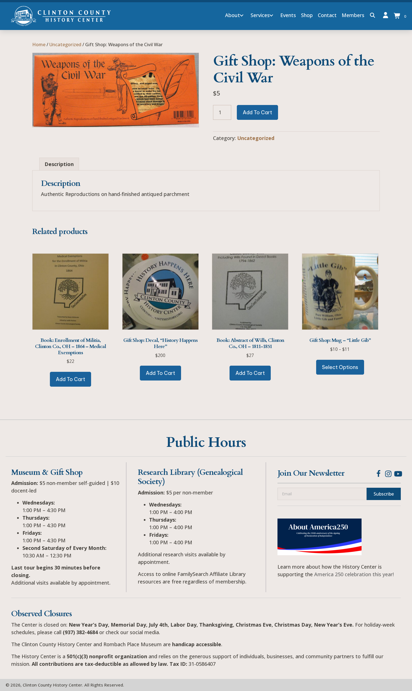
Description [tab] (59, 164)
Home (38, 44)
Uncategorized (65, 44)
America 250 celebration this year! (354, 574)
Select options (340, 367)
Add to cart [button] (70, 379)
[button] (241, 15)
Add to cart (257, 112)
